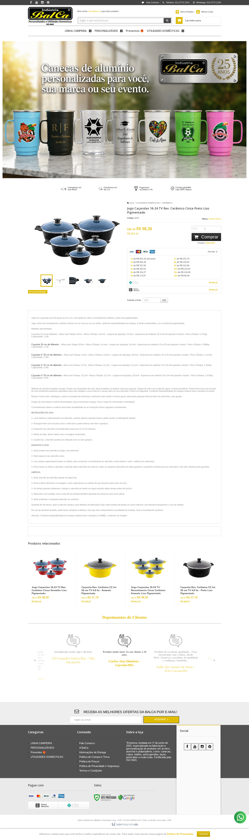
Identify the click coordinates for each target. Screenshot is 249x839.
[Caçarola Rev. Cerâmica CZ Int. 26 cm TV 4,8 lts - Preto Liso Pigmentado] (198, 579)
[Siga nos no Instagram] (42, 2)
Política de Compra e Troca (94, 756)
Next (214, 659)
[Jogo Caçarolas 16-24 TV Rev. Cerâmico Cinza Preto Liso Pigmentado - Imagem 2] (61, 280)
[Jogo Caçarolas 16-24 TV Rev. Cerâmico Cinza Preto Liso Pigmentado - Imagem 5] (103, 280)
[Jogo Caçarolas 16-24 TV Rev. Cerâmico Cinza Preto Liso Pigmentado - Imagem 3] (75, 280)
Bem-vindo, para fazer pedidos (98, 11)
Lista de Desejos (38, 292)
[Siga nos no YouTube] (194, 746)
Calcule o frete (134, 300)
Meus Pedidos (187, 12)
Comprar (209, 236)
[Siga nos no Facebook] (30, 2)
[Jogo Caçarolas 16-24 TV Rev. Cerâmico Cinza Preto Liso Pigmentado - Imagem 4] (89, 280)
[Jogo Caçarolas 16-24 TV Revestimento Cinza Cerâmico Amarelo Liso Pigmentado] (149, 579)
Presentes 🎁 (38, 752)
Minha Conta (207, 12)
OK (164, 300)
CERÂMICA (167, 203)
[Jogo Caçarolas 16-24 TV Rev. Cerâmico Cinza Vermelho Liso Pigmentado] (49, 579)
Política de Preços (89, 761)
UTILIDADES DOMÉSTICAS (148, 203)
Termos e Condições (90, 770)
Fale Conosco (152, 2)
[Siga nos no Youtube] (36, 2)
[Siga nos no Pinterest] (48, 2)
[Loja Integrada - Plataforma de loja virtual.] (124, 824)
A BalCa (83, 747)
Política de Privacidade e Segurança (99, 766)
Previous (35, 659)
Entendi (203, 834)
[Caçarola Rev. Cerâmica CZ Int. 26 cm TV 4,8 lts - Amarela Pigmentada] (99, 579)
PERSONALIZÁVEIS (42, 747)
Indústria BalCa (215, 219)
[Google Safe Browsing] (126, 797)
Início (132, 203)
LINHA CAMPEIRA (41, 743)
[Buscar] (167, 20)
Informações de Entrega (92, 752)
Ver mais (52, 591)
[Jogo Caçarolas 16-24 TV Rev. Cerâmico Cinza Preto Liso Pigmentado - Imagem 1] (46, 280)
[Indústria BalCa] (50, 16)
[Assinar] (161, 719)
